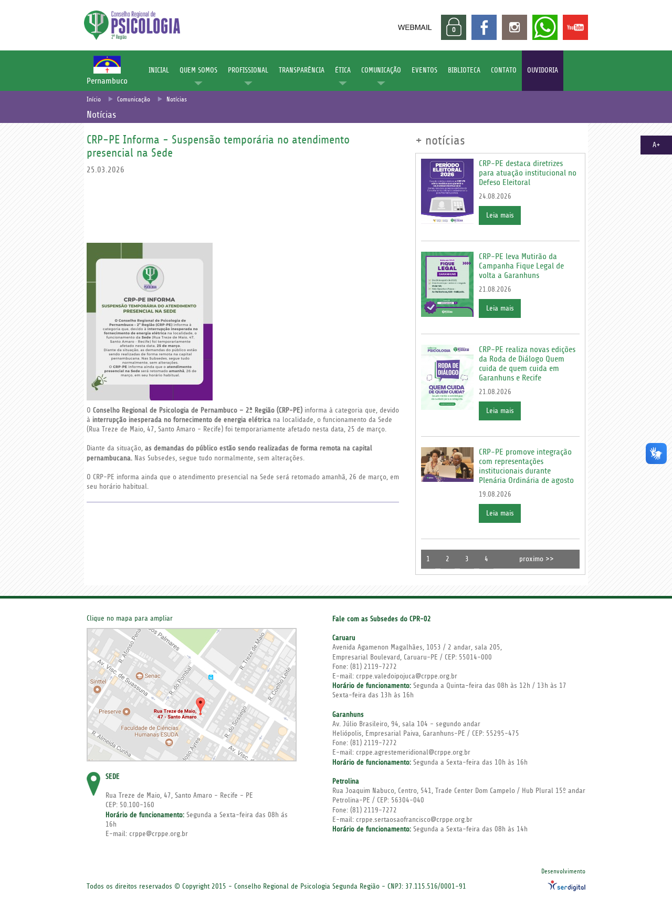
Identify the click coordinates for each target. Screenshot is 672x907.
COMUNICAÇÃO (381, 70)
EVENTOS (424, 70)
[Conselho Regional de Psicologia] (132, 37)
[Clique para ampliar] (192, 694)
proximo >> (536, 559)
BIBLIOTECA (464, 70)
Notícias (176, 99)
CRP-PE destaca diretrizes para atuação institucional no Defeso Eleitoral (527, 173)
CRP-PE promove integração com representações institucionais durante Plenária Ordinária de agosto (526, 466)
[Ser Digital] (566, 885)
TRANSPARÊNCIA (301, 70)
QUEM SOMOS (198, 70)
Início (94, 99)
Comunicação (133, 99)
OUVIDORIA (542, 70)
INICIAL (159, 70)
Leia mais (500, 215)
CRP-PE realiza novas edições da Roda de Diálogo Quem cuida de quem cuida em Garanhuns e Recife (527, 364)
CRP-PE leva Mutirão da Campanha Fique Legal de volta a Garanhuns (521, 266)
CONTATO (504, 70)
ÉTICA (343, 70)
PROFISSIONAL (248, 70)
